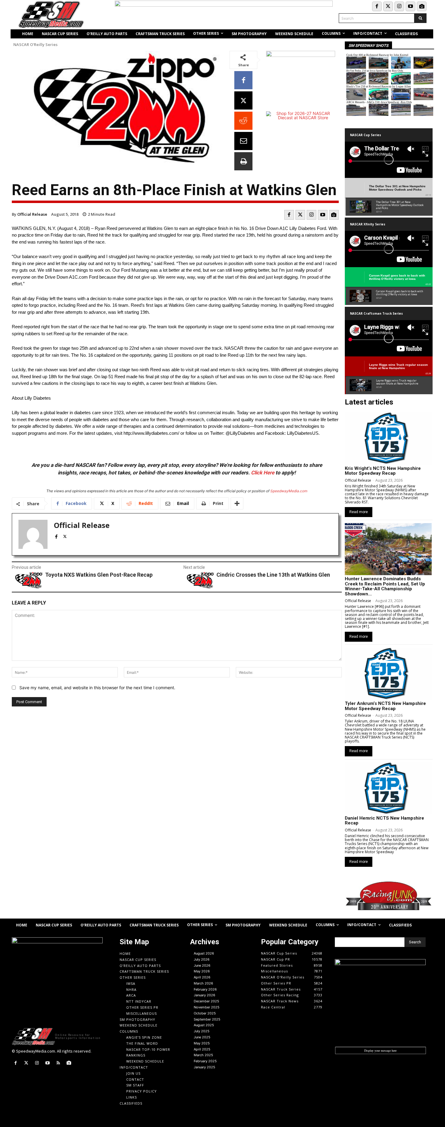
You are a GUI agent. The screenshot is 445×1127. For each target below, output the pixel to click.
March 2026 (203, 983)
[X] (243, 100)
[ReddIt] (243, 121)
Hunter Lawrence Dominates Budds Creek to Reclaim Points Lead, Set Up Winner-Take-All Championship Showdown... (385, 586)
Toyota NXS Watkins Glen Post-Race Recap (99, 575)
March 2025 (203, 1055)
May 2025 (202, 1043)
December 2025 (206, 1001)
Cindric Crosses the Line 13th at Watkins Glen (273, 575)
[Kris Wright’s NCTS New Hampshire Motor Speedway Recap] (388, 438)
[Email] (243, 141)
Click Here (262, 473)
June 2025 (202, 1037)
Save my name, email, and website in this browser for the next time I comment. (97, 687)
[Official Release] (33, 534)
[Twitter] (388, 6)
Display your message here (380, 1050)
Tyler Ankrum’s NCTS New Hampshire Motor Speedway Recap (385, 706)
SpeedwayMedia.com (288, 491)
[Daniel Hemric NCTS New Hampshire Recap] (388, 788)
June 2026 (202, 965)
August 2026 (204, 953)
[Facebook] (377, 6)
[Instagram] (399, 6)
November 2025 (206, 1007)
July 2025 (201, 1031)
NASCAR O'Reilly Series (35, 44)
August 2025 (204, 1025)
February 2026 (205, 989)
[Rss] (58, 1063)
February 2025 (205, 1061)
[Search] (420, 18)
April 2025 (202, 1049)
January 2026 (204, 995)
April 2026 (202, 977)
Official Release (32, 214)
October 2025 (205, 1013)
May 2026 (202, 971)
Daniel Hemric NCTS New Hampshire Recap (384, 820)
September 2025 (207, 1019)
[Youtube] (410, 6)
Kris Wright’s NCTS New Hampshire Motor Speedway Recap (383, 471)
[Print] (243, 161)
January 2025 (204, 1067)
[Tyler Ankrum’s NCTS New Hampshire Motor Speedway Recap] (388, 674)
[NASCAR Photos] (422, 6)
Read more (358, 512)
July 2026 (201, 959)
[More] (237, 503)
